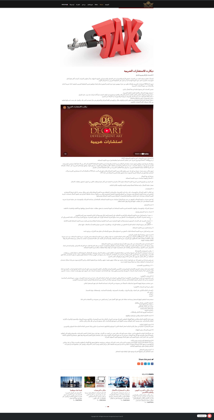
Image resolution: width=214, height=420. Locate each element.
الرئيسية (107, 4)
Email (142, 364)
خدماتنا (101, 4)
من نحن (83, 4)
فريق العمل (90, 4)
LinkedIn (145, 364)
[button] (108, 406)
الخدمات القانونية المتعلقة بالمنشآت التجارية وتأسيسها (73, 391)
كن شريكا (72, 4)
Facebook (152, 364)
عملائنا (96, 4)
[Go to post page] (142, 382)
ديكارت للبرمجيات (123, 390)
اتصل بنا (78, 4)
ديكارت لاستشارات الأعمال (144, 390)
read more (149, 400)
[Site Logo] (148, 4)
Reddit (138, 364)
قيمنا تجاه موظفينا (100, 390)
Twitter (149, 364)
